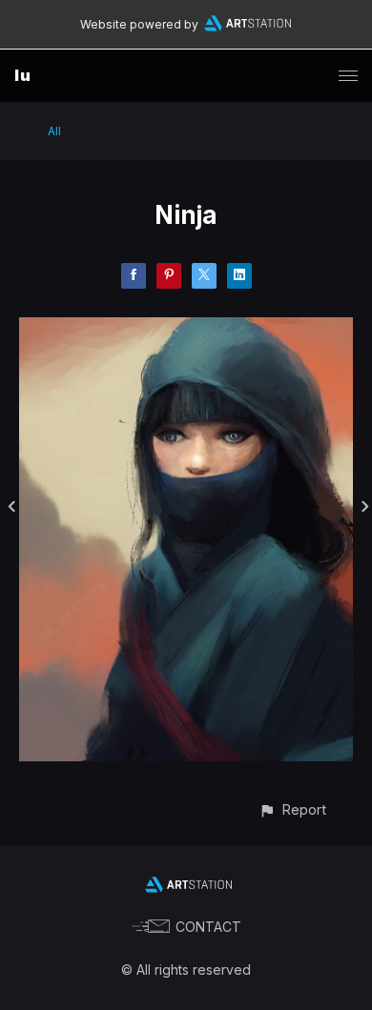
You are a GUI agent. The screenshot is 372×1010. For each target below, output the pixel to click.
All (54, 131)
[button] (292, 809)
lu (22, 75)
